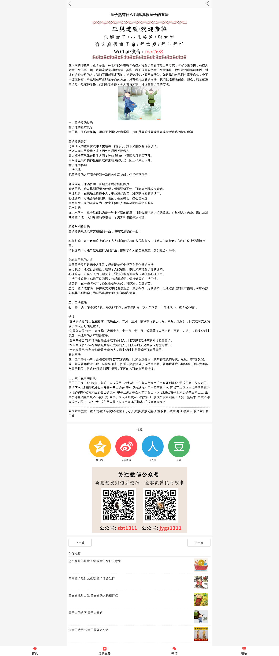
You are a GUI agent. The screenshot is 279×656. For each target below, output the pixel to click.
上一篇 (80, 542)
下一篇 (198, 542)
